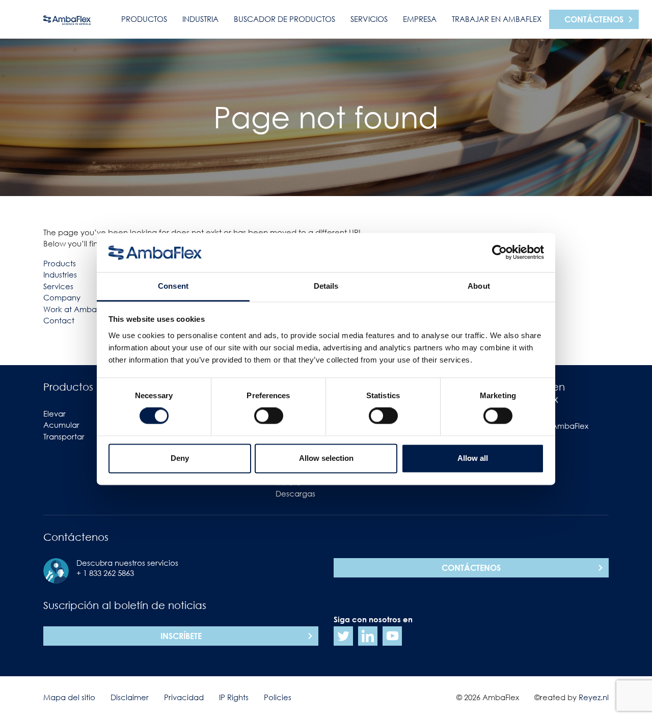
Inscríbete (181, 636)
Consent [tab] (173, 286)
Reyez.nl (594, 697)
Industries (60, 274)
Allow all (472, 458)
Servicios (369, 18)
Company (61, 297)
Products (59, 263)
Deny (180, 458)
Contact (58, 320)
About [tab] (479, 286)
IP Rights (234, 697)
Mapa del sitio (69, 697)
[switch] (268, 416)
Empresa (420, 18)
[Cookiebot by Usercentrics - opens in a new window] (499, 252)
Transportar (64, 436)
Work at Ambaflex (76, 309)
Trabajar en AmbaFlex (496, 18)
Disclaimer (130, 697)
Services (58, 286)
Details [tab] (326, 286)
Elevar (54, 413)
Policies (277, 697)
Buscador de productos (284, 18)
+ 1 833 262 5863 (105, 572)
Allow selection (326, 458)
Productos (144, 18)
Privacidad (184, 697)
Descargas (295, 493)
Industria (200, 18)
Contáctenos (593, 19)
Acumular (61, 424)
